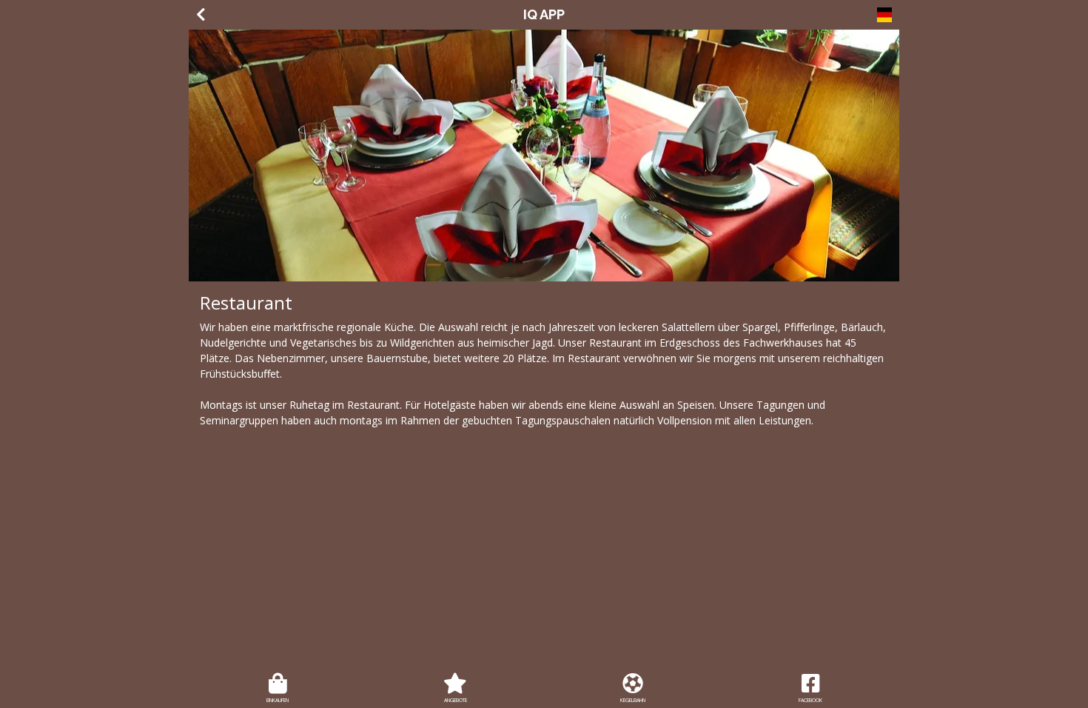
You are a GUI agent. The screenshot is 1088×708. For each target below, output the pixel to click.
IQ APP (544, 14)
